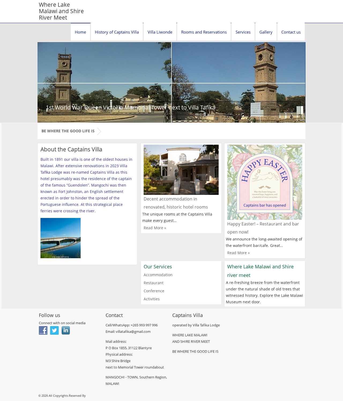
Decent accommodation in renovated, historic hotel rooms (176, 203)
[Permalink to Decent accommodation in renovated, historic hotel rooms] (181, 170)
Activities (152, 298)
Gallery (266, 32)
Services (243, 32)
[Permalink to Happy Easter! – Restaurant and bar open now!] (265, 182)
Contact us (291, 32)
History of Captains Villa (117, 32)
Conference (154, 290)
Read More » (155, 227)
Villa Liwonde (160, 32)
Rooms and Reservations (204, 32)
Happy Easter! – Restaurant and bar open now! (263, 228)
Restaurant (153, 282)
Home (80, 32)
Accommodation (158, 274)
